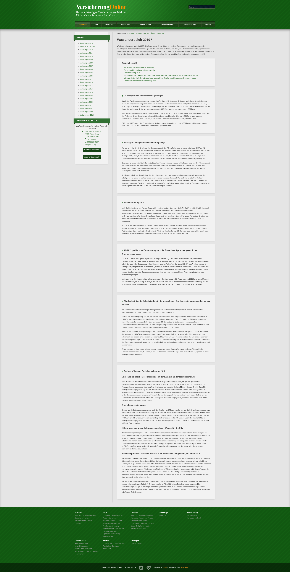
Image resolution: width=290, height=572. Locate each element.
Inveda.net (184, 567)
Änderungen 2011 (86, 53)
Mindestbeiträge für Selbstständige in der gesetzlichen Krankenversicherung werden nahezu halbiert (160, 78)
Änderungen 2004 (86, 76)
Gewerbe (109, 24)
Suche (133, 567)
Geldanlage (125, 24)
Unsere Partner (190, 24)
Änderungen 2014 (86, 89)
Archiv (146, 33)
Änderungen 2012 (86, 50)
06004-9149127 (93, 142)
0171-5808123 (93, 139)
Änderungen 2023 (86, 102)
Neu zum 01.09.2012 (87, 46)
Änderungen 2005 (86, 72)
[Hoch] (123, 96)
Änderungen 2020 (86, 112)
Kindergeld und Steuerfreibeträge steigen (139, 67)
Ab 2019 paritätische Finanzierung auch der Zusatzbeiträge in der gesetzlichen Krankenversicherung (161, 75)
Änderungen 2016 (86, 82)
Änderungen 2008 (86, 63)
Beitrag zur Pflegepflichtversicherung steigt (139, 70)
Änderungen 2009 (86, 59)
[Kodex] (148, 568)
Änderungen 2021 (86, 108)
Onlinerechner (167, 24)
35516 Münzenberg (92, 134)
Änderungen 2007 (86, 66)
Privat (96, 24)
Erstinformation (116, 567)
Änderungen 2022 (86, 105)
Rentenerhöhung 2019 (132, 73)
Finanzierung (145, 24)
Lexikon (127, 567)
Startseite (83, 24)
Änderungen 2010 (86, 56)
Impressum (106, 567)
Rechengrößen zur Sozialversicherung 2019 (140, 81)
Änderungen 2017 (86, 79)
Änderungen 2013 (86, 43)
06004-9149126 (93, 137)
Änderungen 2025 (86, 95)
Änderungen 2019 (87, 115)
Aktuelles (139, 33)
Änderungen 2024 (86, 99)
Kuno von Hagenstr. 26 (93, 131)
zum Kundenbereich (91, 157)
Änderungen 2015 (86, 86)
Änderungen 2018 (86, 92)
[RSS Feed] (141, 568)
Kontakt (208, 24)
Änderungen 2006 (86, 69)
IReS (165, 567)
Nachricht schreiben (91, 150)
